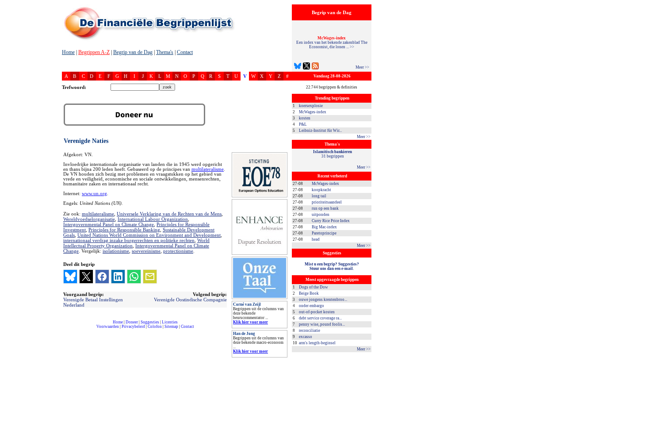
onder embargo (311, 306)
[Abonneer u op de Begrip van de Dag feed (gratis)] (315, 67)
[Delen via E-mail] (150, 276)
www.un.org (94, 193)
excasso (305, 337)
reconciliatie (309, 330)
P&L (303, 124)
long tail (319, 196)
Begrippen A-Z (94, 52)
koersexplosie (311, 106)
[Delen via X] (86, 276)
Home (68, 52)
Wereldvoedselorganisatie (89, 219)
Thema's (164, 52)
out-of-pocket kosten (317, 312)
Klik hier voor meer (250, 322)
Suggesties (150, 322)
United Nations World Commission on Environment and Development (149, 235)
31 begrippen (332, 154)
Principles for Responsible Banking (124, 229)
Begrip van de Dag (133, 52)
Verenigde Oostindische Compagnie (190, 299)
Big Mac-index (324, 227)
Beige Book (309, 293)
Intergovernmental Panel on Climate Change (108, 224)
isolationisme (116, 251)
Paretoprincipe (324, 233)
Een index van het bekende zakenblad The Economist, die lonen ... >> (331, 42)
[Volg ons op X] (306, 67)
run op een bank (325, 208)
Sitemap (171, 326)
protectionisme (178, 251)
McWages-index (312, 112)
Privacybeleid (133, 326)
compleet (66, 330)
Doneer (132, 322)
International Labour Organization (153, 219)
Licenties (170, 322)
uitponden (320, 214)
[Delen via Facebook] (102, 276)
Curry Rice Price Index (331, 221)
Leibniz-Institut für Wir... (320, 130)
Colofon (155, 326)
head (316, 239)
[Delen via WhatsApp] (134, 276)
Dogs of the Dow (313, 287)
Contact (185, 52)
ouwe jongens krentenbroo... (323, 299)
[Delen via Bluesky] (70, 276)
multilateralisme (207, 169)
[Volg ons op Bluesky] (297, 67)
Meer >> (362, 67)
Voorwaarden (107, 326)
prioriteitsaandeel (327, 202)
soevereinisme (146, 251)
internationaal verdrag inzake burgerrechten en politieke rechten (129, 240)
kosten (304, 118)
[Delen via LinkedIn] (118, 276)
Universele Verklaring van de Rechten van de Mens (169, 213)
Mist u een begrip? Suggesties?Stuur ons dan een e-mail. (332, 266)
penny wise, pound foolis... (322, 324)
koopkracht (321, 190)
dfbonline (641, 420)
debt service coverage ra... (320, 318)
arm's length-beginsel (317, 343)
